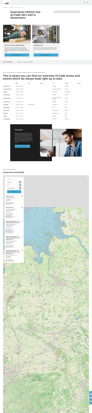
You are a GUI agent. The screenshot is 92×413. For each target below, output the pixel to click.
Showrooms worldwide (28, 62)
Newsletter (19, 62)
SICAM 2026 (5, 104)
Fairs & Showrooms (7, 62)
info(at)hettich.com (11, 203)
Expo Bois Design (6, 98)
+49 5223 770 (9, 217)
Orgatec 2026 (6, 110)
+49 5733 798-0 (10, 232)
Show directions (10, 202)
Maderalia (5, 113)
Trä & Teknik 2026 (7, 89)
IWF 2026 (5, 91)
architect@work (6, 107)
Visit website (9, 215)
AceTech (5, 116)
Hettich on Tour (6, 86)
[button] (53, 332)
